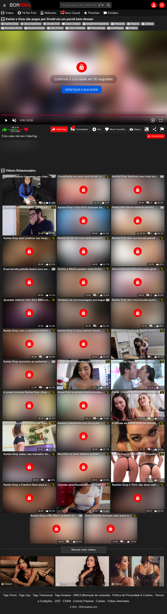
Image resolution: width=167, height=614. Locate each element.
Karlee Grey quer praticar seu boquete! (27, 238)
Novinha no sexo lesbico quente (78, 454)
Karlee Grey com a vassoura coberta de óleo (27, 330)
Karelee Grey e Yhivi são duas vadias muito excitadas (135, 484)
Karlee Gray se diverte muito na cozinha (135, 330)
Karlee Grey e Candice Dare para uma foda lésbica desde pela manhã (27, 484)
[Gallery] (146, 129)
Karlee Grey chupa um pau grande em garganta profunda (135, 361)
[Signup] (154, 5)
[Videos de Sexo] (20, 5)
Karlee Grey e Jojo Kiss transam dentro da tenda (81, 207)
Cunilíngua (117, 28)
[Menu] (162, 5)
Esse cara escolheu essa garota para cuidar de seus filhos (27, 207)
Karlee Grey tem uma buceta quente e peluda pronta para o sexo (135, 300)
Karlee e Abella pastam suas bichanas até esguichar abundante (81, 269)
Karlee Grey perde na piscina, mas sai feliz (27, 423)
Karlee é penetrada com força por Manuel (81, 423)
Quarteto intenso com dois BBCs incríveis (27, 300)
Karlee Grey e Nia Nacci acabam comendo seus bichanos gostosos (54, 515)
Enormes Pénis (13, 28)
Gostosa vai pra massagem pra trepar (81, 300)
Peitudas (119, 24)
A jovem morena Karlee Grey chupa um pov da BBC (27, 392)
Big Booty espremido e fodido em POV (81, 361)
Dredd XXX (53, 24)
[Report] (162, 129)
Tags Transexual (42, 595)
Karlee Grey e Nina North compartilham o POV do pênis (135, 454)
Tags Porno (9, 595)
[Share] (154, 129)
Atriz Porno (57, 28)
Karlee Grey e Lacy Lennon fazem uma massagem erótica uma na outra (81, 330)
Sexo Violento (77, 28)
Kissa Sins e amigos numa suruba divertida (81, 392)
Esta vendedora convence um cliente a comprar (27, 176)
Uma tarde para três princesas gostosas (135, 269)
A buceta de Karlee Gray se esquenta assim (135, 423)
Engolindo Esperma (97, 24)
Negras (135, 24)
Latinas (149, 24)
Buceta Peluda (36, 28)
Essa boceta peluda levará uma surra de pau (27, 269)
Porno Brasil (98, 28)
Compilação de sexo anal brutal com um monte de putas (81, 176)
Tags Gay (24, 595)
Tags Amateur (63, 595)
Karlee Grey (11, 24)
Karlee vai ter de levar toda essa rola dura (81, 238)
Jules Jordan (73, 24)
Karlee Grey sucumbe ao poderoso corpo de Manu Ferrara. (27, 361)
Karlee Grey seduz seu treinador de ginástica (27, 454)
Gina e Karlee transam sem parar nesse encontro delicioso (108, 515)
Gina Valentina (32, 24)
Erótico (133, 28)
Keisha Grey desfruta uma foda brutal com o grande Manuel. (135, 176)
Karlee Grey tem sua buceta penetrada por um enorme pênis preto (135, 238)
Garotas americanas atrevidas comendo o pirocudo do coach (81, 484)
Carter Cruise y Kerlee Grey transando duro (135, 392)
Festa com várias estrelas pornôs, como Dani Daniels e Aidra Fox (135, 207)
